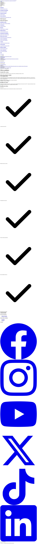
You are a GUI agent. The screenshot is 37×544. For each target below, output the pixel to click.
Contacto (23, 66)
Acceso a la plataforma (19, 66)
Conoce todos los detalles (3, 312)
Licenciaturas (1, 64)
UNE (10, 67)
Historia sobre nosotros (13, 66)
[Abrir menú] (1, 6)
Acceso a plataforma (7, 67)
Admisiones (2, 2)
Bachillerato (3, 319)
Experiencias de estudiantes (8, 66)
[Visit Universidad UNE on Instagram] (18, 395)
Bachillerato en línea (2, 62)
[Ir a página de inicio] (1, 1)
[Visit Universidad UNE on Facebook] (18, 359)
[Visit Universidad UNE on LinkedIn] (18, 541)
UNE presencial (25, 66)
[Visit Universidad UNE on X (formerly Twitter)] (18, 468)
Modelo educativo (2, 66)
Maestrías (4, 64)
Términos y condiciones (4, 316)
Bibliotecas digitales (2, 67)
